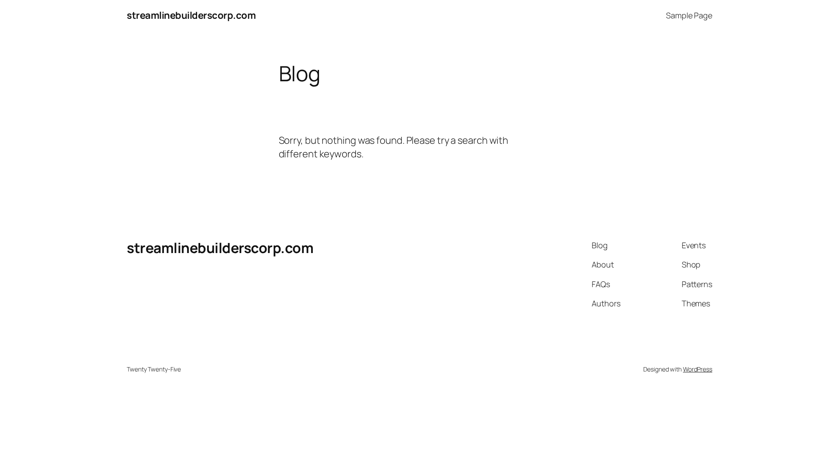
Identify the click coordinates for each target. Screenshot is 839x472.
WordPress (697, 369)
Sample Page (689, 15)
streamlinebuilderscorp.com (191, 15)
